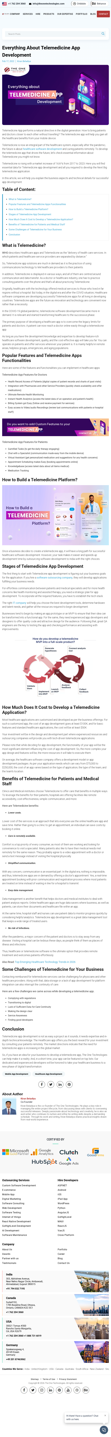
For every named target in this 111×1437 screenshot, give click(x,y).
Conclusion (14, 234)
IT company (19, 602)
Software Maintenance (14, 1235)
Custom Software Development (19, 1185)
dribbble (77, 1388)
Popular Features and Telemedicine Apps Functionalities (37, 204)
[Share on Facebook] (41, 1084)
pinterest (59, 1388)
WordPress (63, 1203)
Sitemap (35, 1379)
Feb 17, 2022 (8, 61)
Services (28, 14)
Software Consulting (13, 1203)
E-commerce (8, 1190)
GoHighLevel (65, 1217)
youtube (68, 1388)
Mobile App (8, 1194)
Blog (93, 14)
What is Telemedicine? (20, 199)
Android (62, 1190)
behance (85, 1388)
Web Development (12, 1208)
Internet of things (11, 1217)
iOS (60, 1194)
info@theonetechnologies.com (48, 3)
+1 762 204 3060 (17, 3)
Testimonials (9, 1263)
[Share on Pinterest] (69, 1084)
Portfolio (81, 14)
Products (48, 14)
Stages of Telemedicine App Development (30, 214)
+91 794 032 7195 (15, 1288)
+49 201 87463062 (15, 1359)
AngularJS (63, 1212)
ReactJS (62, 1226)
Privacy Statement (68, 1379)
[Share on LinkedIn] (60, 1084)
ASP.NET (62, 1185)
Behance (101, 3)
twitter (33, 1388)
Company (15, 14)
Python (61, 1208)
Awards (6, 1254)
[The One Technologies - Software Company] (5, 14)
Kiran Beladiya (24, 61)
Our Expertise (65, 14)
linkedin (50, 1388)
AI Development (10, 1230)
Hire (38, 14)
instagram (41, 1388)
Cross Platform (66, 1235)
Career (61, 1254)
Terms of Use (49, 1379)
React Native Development (16, 1221)
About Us (7, 1249)
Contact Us (64, 1263)
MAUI (60, 1221)
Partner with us (10, 1258)
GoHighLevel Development (16, 1226)
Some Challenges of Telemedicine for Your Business (35, 229)
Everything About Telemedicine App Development (41, 51)
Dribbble (81, 3)
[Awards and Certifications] (15, 1152)
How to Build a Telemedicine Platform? (28, 209)
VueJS (61, 1230)
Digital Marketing (11, 1199)
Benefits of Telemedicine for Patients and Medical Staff (37, 224)
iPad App (62, 1199)
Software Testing (11, 1212)
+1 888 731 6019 (32, 1335)
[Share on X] (50, 1084)
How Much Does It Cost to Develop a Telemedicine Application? (41, 219)
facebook (24, 1388)
